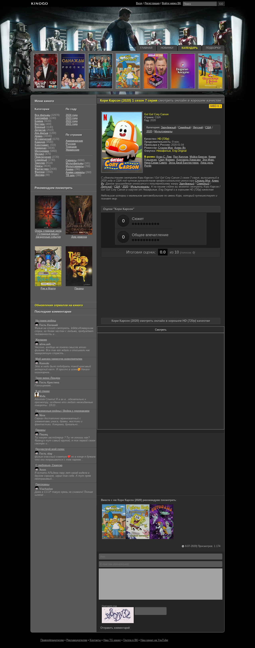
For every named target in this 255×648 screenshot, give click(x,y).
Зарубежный (168, 127)
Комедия (40, 141)
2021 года (71, 124)
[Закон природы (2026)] (183, 71)
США (208, 127)
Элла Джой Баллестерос (184, 162)
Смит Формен (166, 159)
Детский (198, 127)
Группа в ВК (130, 640)
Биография (41, 118)
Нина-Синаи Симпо (155, 162)
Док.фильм (41, 133)
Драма (38, 136)
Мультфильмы (74, 163)
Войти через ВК (171, 3)
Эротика (39, 174)
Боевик (39, 121)
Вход (139, 3)
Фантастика (42, 168)
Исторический (43, 138)
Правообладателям (52, 640)
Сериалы (71, 160)
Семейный (184, 127)
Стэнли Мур (165, 147)
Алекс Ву (180, 147)
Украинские (72, 149)
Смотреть (161, 329)
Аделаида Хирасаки (188, 159)
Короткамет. (42, 144)
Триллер (40, 162)
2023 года (71, 118)
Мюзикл (39, 153)
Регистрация (152, 3)
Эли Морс (208, 159)
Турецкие (71, 146)
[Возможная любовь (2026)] (210, 71)
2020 (149, 131)
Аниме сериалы (75, 172)
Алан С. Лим (164, 156)
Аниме (70, 169)
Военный (40, 127)
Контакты (95, 640)
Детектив (40, 130)
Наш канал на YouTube (154, 640)
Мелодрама (42, 150)
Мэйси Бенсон (198, 156)
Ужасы (39, 165)
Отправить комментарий (115, 627)
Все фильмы (42, 115)
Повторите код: (109, 606)
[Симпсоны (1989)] (114, 538)
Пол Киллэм (180, 156)
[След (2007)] (100, 71)
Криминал (41, 147)
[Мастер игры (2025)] (45, 71)
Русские (71, 143)
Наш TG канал (112, 640)
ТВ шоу (70, 175)
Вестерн (40, 124)
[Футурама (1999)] (161, 538)
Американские (74, 140)
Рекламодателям (76, 640)
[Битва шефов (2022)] (155, 71)
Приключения (43, 156)
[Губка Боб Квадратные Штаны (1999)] (137, 538)
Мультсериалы (163, 131)
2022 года (71, 121)
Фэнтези (40, 171)
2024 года (71, 115)
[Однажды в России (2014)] (73, 71)
